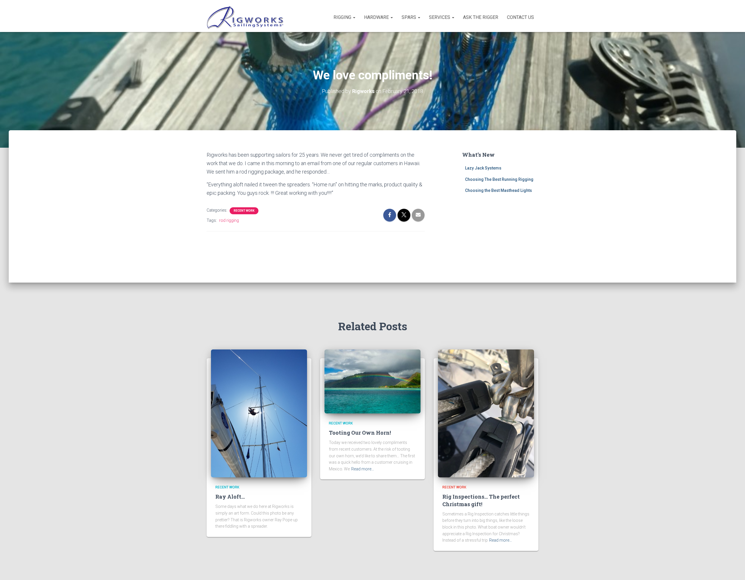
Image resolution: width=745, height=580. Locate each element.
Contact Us (520, 17)
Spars (409, 17)
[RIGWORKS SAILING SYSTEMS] (245, 17)
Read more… (362, 469)
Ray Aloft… (230, 496)
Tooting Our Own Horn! (360, 432)
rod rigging (229, 220)
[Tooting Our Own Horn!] (372, 381)
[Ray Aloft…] (259, 413)
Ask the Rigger (480, 17)
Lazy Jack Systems (483, 168)
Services (440, 17)
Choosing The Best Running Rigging (499, 179)
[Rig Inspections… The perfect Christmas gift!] (486, 413)
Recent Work (244, 210)
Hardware (377, 17)
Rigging (343, 17)
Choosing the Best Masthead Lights (498, 190)
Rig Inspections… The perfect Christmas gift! (481, 500)
